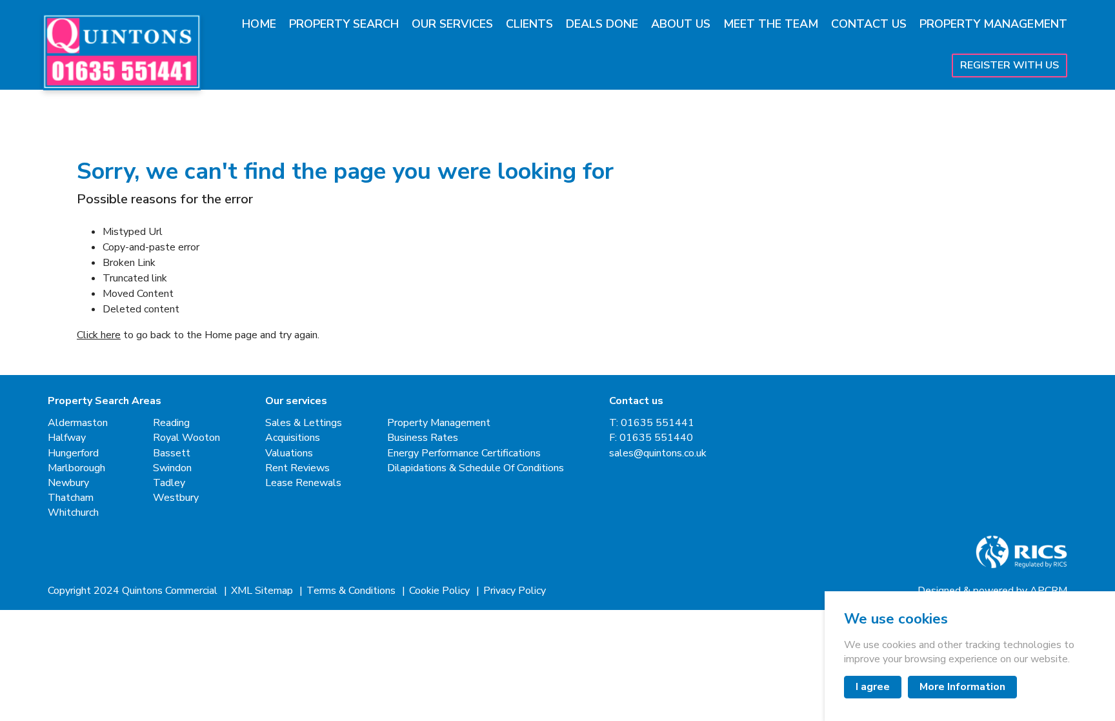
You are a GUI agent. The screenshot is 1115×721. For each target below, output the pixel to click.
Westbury (176, 498)
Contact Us (869, 24)
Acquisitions (292, 438)
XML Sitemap (263, 591)
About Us (680, 24)
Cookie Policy (440, 591)
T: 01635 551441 (651, 423)
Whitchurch (73, 513)
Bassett (171, 453)
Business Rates (422, 438)
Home (259, 24)
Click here (99, 335)
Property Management (993, 24)
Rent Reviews (297, 468)
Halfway (67, 438)
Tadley (169, 483)
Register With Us (1009, 65)
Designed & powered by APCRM (992, 591)
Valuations (289, 453)
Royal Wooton (186, 438)
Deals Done (602, 24)
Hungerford (73, 453)
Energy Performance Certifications (464, 453)
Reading (171, 423)
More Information (962, 687)
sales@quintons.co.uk (658, 453)
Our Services (452, 24)
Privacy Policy (514, 591)
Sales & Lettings (303, 423)
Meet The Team (770, 24)
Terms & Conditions (352, 591)
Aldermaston (78, 423)
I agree (873, 687)
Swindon (172, 468)
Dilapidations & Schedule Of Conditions (475, 468)
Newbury (68, 483)
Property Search (344, 24)
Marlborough (76, 468)
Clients (529, 24)
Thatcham (71, 498)
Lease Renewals (303, 483)
